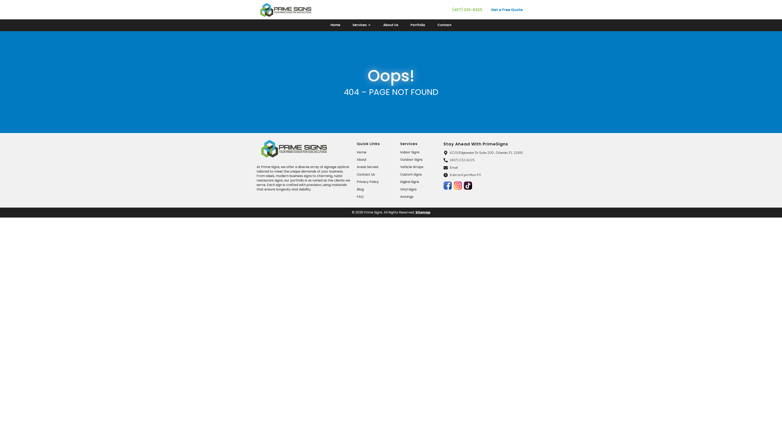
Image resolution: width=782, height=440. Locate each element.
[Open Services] (369, 25)
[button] (507, 10)
